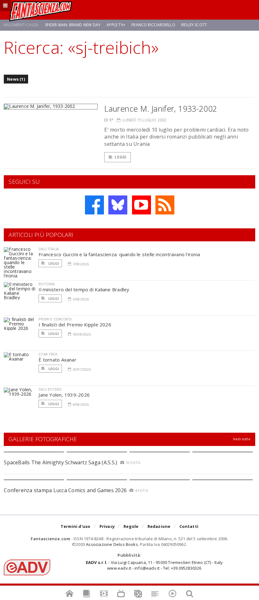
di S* (108, 120)
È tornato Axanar (57, 359)
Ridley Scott (194, 25)
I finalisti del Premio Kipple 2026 (75, 324)
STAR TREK (48, 354)
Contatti (189, 526)
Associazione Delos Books (112, 544)
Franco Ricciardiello (153, 25)
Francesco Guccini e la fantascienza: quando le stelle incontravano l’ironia (119, 254)
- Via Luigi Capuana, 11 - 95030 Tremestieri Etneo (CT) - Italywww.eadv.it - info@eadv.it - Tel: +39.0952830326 (154, 565)
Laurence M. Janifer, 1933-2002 (160, 108)
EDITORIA (47, 284)
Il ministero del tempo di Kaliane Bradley (84, 289)
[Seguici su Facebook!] (94, 205)
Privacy (107, 526)
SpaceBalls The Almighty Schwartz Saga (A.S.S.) (60, 462)
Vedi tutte (241, 438)
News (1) (16, 79)
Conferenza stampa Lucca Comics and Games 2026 (65, 490)
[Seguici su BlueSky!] (118, 205)
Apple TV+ (115, 25)
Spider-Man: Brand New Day (73, 25)
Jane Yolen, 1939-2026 (64, 395)
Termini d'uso (76, 526)
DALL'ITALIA (49, 249)
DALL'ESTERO (50, 389)
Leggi (120, 157)
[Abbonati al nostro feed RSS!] (165, 205)
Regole (130, 526)
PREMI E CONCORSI (55, 319)
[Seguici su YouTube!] (141, 205)
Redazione (159, 526)
